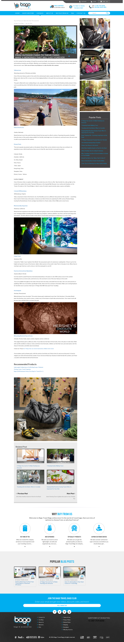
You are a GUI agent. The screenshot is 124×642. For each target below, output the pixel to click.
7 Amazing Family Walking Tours (55, 466)
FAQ (40, 627)
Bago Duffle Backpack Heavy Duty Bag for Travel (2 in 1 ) (28, 371)
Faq (72, 13)
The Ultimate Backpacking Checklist (90, 142)
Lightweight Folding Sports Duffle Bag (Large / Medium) (28, 367)
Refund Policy (67, 622)
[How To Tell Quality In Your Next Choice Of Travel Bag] (74, 572)
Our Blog (40, 13)
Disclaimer (66, 627)
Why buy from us (62, 13)
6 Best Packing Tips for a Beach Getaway (92, 150)
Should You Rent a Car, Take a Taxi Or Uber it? (93, 158)
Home (17, 13)
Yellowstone (17, 70)
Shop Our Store (28, 13)
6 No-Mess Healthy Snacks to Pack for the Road (94, 148)
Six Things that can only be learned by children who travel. (38, 348)
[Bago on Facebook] (55, 612)
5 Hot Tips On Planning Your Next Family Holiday (94, 163)
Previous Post (22, 493)
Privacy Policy (66, 619)
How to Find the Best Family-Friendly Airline (92, 160)
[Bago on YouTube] (69, 612)
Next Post (70, 493)
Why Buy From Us (68, 629)
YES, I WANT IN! (62, 605)
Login (94, 1)
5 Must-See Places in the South (89, 145)
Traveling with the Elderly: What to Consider (28, 487)
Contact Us (81, 13)
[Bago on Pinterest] (64, 612)
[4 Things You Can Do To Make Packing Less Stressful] (50, 572)
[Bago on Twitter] (59, 612)
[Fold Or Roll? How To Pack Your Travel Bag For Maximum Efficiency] (25, 572)
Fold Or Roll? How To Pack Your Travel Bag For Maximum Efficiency (24, 583)
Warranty (41, 624)
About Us (49, 13)
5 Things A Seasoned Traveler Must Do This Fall (94, 140)
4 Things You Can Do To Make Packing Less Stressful (48, 582)
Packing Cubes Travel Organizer (22, 369)
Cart (105, 1)
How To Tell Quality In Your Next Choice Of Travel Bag (74, 582)
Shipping (65, 624)
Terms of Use (66, 617)
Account (83, 1)
